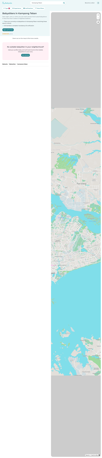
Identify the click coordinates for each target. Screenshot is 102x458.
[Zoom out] (98, 17)
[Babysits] (7, 3)
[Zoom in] (98, 14)
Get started (25, 55)
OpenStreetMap (94, 455)
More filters (40, 8)
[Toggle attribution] (99, 455)
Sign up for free (8, 29)
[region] (76, 234)
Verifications (29, 8)
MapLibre (88, 455)
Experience (17, 8)
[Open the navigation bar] (98, 2)
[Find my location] (98, 22)
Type (7, 8)
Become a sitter (90, 3)
